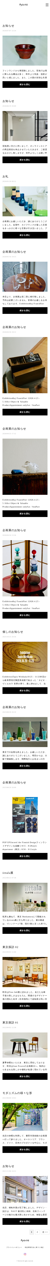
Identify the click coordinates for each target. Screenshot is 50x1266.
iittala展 (7, 872)
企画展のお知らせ (14, 251)
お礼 (5, 176)
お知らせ (8, 25)
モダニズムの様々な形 (17, 1092)
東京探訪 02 (10, 947)
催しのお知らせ (12, 631)
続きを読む (25, 84)
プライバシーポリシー (14, 1247)
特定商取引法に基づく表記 (34, 1247)
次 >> (45, 1232)
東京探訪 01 (10, 1022)
